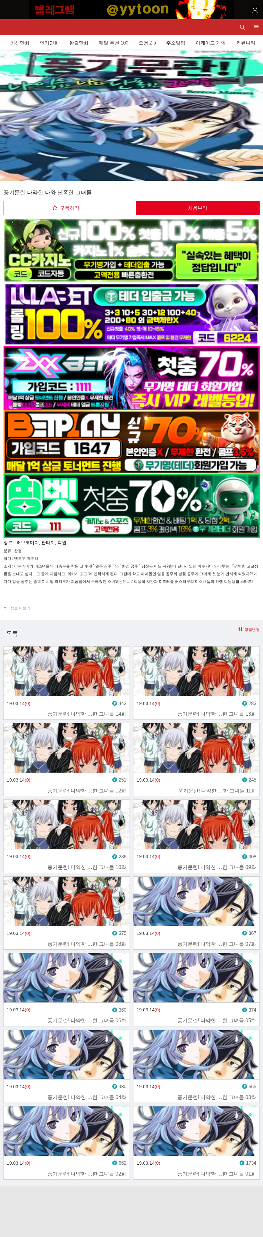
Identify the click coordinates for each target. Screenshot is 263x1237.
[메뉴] (256, 27)
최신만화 (20, 42)
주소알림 (175, 42)
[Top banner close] (255, 9)
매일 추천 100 (113, 42)
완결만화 (79, 42)
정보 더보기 (20, 608)
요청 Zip (147, 42)
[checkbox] (66, 208)
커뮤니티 (245, 42)
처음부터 (197, 208)
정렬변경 (252, 629)
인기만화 (49, 42)
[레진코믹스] (11, 27)
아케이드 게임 (211, 42)
